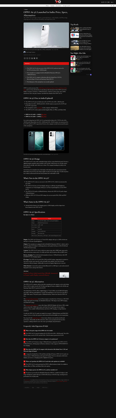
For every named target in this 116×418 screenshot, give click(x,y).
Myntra (65, 381)
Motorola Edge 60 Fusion (32, 299)
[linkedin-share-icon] (32, 59)
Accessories (58, 5)
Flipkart (61, 381)
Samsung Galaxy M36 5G (32, 305)
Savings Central (66, 5)
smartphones (27, 387)
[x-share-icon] (27, 59)
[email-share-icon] (34, 59)
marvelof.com (27, 379)
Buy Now (44, 114)
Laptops (52, 5)
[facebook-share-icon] (30, 59)
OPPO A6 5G (44, 387)
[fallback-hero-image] (74, 29)
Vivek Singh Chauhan (30, 52)
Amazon (58, 381)
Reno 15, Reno (51, 88)
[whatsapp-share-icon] (25, 59)
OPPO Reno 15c (43, 88)
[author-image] (24, 52)
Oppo (33, 387)
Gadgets (38, 387)
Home (47, 5)
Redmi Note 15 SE (37, 318)
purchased (39, 107)
